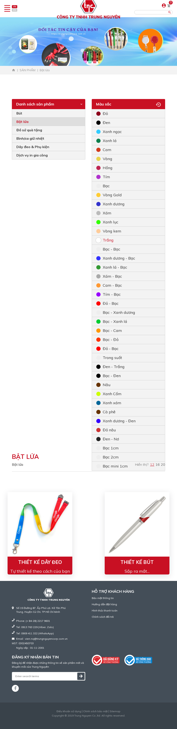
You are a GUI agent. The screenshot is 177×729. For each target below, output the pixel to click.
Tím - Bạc (112, 294)
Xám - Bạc (112, 276)
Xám (107, 212)
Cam (107, 149)
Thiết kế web (79, 719)
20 (163, 464)
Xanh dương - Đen (119, 420)
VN (14, 6)
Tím (106, 176)
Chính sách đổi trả (103, 616)
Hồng (107, 167)
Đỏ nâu (109, 429)
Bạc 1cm (111, 448)
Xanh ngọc (112, 131)
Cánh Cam (99, 719)
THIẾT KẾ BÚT (137, 562)
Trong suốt (112, 357)
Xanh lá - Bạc (115, 267)
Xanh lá (110, 140)
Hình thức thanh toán (104, 610)
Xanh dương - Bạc (119, 258)
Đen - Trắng (114, 366)
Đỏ (105, 113)
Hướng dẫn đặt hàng (104, 604)
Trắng (108, 240)
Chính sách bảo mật (95, 711)
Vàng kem (112, 231)
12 (152, 464)
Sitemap (115, 711)
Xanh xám (112, 402)
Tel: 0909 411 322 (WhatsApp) (35, 633)
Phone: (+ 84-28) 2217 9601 (33, 620)
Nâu (107, 384)
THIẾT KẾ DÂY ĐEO (40, 562)
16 (157, 464)
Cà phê (109, 411)
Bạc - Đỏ (111, 339)
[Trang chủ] (13, 70)
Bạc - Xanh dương (119, 312)
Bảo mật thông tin (103, 598)
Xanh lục (110, 222)
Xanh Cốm (112, 393)
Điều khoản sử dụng (69, 711)
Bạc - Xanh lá (115, 321)
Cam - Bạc (112, 285)
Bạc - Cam (112, 330)
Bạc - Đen (112, 375)
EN (14, 10)
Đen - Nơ (111, 438)
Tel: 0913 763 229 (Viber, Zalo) (35, 627)
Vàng (107, 158)
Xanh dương (114, 203)
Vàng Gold (112, 194)
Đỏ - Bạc (111, 303)
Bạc (106, 185)
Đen (106, 122)
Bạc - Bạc (111, 249)
